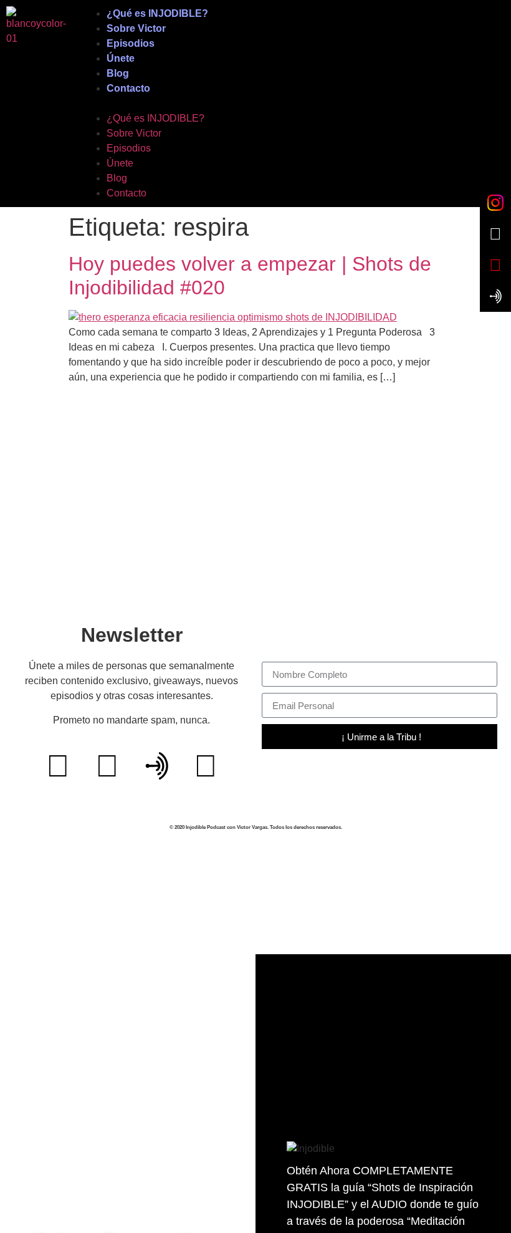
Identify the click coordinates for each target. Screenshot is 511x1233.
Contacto (128, 88)
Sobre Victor (136, 28)
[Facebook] (107, 765)
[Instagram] (205, 765)
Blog (118, 73)
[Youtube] (58, 765)
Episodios (131, 43)
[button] (293, 103)
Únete (121, 58)
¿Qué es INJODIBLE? (157, 13)
